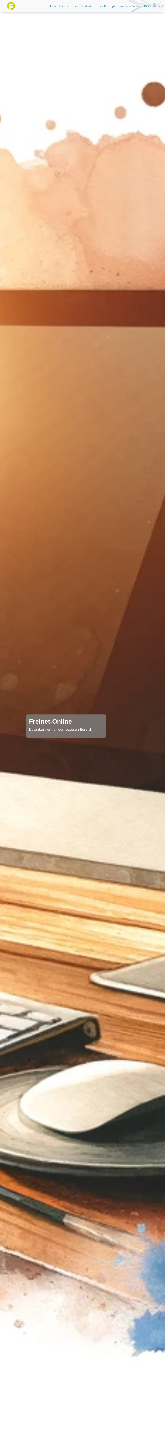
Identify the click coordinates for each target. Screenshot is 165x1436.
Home (53, 6)
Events (63, 6)
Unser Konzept (105, 6)
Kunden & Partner (129, 6)
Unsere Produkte (82, 6)
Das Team (150, 6)
